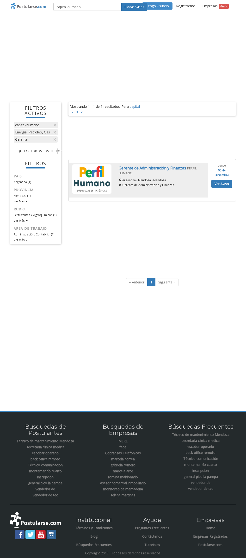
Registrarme (185, 6)
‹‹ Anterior (136, 282)
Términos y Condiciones (94, 528)
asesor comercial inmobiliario (123, 483)
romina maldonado (123, 477)
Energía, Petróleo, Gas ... (34, 132)
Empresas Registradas (210, 536)
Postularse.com (210, 544)
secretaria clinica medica (45, 447)
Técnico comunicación (45, 465)
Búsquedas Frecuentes (94, 544)
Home (210, 528)
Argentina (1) (22, 182)
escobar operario (45, 453)
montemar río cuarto (45, 471)
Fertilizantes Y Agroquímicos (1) (35, 215)
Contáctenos (152, 536)
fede (122, 447)
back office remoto (45, 459)
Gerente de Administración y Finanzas (153, 168)
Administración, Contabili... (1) (34, 234)
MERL (123, 441)
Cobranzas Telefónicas (123, 453)
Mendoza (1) (22, 196)
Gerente (21, 139)
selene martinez (123, 495)
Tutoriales (152, 544)
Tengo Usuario (157, 6)
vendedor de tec (45, 495)
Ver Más (19, 201)
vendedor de (45, 489)
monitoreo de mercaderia (123, 489)
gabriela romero (123, 465)
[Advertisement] (123, 51)
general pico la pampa (45, 483)
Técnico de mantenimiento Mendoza (45, 441)
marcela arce (123, 471)
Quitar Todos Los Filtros (38, 151)
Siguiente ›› (166, 282)
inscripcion (45, 477)
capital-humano (27, 125)
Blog (94, 536)
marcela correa (123, 459)
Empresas (214, 6)
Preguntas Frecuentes (152, 528)
